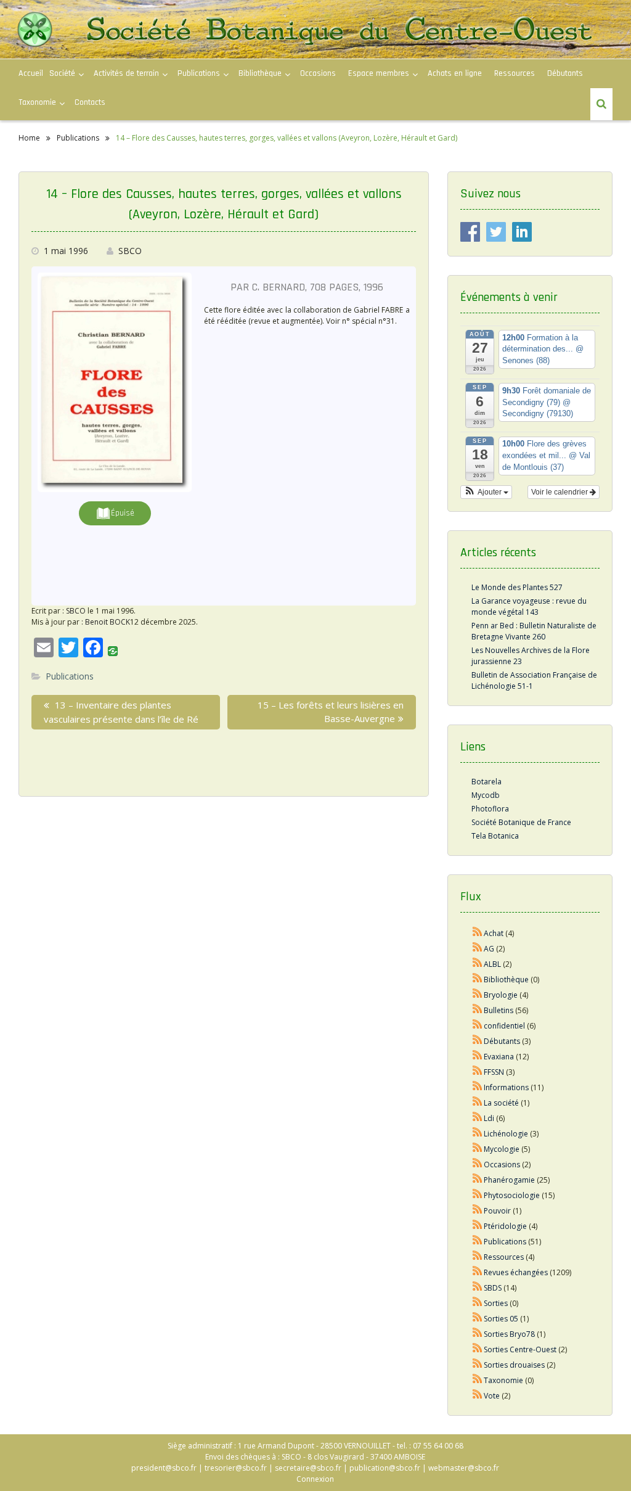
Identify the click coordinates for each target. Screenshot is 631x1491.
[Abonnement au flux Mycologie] (477, 1149)
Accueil (30, 73)
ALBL (492, 964)
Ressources (514, 73)
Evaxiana (499, 1056)
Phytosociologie (512, 1195)
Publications (70, 676)
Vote (492, 1395)
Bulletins (498, 1010)
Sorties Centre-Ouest (520, 1349)
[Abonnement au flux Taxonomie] (477, 1380)
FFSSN (494, 1072)
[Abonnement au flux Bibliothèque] (477, 979)
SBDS (493, 1288)
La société (501, 1103)
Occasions (318, 73)
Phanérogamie (509, 1180)
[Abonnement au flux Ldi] (477, 1118)
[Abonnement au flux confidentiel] (477, 1026)
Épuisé (122, 513)
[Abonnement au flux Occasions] (477, 1164)
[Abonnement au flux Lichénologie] (477, 1133)
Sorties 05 (501, 1318)
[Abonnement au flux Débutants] (477, 1041)
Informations (506, 1087)
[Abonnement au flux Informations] (477, 1087)
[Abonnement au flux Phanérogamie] (477, 1180)
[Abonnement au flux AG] (477, 948)
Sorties (496, 1303)
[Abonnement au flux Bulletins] (477, 1010)
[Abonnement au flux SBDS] (477, 1288)
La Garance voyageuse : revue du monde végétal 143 (529, 606)
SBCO (130, 251)
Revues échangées (516, 1272)
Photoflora (490, 808)
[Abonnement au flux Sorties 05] (477, 1318)
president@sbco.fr (164, 1468)
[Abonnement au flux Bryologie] (477, 995)
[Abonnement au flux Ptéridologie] (477, 1226)
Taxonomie (37, 102)
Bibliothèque (260, 73)
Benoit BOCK (107, 622)
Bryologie (501, 995)
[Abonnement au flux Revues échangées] (477, 1272)
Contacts (90, 102)
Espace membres (378, 73)
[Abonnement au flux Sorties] (477, 1303)
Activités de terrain (126, 73)
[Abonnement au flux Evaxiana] (477, 1056)
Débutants (565, 73)
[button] (486, 492)
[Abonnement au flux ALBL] (477, 964)
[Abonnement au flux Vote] (477, 1395)
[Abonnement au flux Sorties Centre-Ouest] (477, 1349)
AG (489, 948)
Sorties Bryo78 (509, 1334)
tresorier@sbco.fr (236, 1468)
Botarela (486, 781)
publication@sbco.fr (384, 1468)
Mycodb (485, 795)
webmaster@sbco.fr (463, 1468)
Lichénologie (506, 1133)
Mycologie (501, 1149)
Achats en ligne (455, 73)
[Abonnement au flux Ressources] (477, 1257)
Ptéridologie (505, 1226)
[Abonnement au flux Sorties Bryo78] (477, 1334)
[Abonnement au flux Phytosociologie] (477, 1195)
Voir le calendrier (560, 492)
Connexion (315, 1479)
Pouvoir (497, 1211)
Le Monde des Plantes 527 (517, 587)
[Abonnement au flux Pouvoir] (477, 1211)
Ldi (489, 1118)
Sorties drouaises (514, 1365)
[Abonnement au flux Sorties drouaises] (477, 1365)
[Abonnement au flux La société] (477, 1103)
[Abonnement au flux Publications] (477, 1241)
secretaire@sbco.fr (308, 1468)
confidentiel (504, 1026)
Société (62, 73)
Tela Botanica (495, 836)
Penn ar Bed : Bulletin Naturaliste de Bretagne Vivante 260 (533, 631)
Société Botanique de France (521, 822)
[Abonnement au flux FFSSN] (477, 1072)
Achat (493, 933)
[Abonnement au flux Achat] (477, 933)
